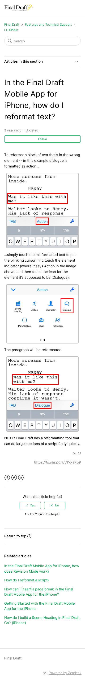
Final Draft (11, 24)
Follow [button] (42, 139)
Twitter (14, 478)
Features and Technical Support (48, 24)
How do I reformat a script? (26, 580)
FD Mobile (11, 30)
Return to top (15, 536)
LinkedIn (21, 478)
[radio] (30, 505)
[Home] (18, 11)
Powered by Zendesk (65, 673)
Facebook (7, 478)
